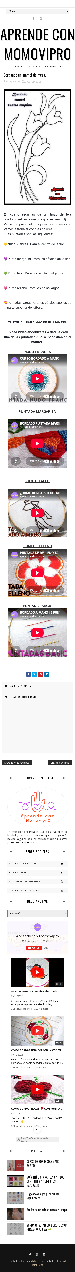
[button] (37, 958)
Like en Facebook (20, 872)
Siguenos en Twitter (23, 863)
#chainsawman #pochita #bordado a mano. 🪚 (37, 991)
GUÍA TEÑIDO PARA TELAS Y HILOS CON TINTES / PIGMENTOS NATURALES (45, 1181)
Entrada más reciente (16, 762)
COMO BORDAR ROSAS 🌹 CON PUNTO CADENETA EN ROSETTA (37, 1108)
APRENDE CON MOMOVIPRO (37, 43)
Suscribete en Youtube (24, 881)
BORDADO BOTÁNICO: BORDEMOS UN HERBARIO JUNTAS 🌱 (47, 1227)
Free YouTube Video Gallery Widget (35, 1139)
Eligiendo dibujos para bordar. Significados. (43, 1196)
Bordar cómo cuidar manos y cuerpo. (47, 1209)
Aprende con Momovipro (37, 936)
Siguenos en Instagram (25, 890)
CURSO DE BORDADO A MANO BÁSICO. (43, 1163)
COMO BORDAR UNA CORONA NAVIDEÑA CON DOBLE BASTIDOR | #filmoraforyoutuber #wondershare (37, 1050)
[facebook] (33, 18)
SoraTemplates (29, 1261)
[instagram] (40, 18)
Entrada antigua (60, 762)
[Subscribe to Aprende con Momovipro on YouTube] (37, 948)
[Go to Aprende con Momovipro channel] (37, 927)
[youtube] (37, 1254)
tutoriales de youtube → (23, 842)
